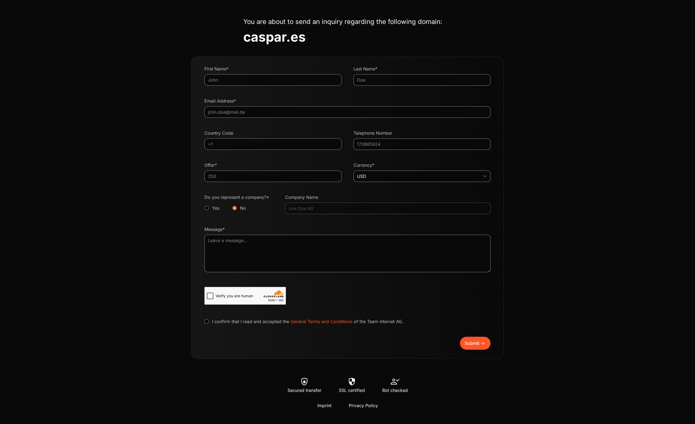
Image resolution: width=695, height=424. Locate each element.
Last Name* (365, 69)
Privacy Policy (363, 405)
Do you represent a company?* (236, 202)
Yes (215, 208)
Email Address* (220, 101)
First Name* (216, 69)
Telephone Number (372, 133)
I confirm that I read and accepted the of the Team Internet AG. (307, 321)
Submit (475, 343)
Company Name (301, 197)
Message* (214, 229)
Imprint (324, 405)
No (243, 208)
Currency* (363, 165)
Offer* (210, 165)
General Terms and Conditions (321, 321)
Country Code (218, 133)
